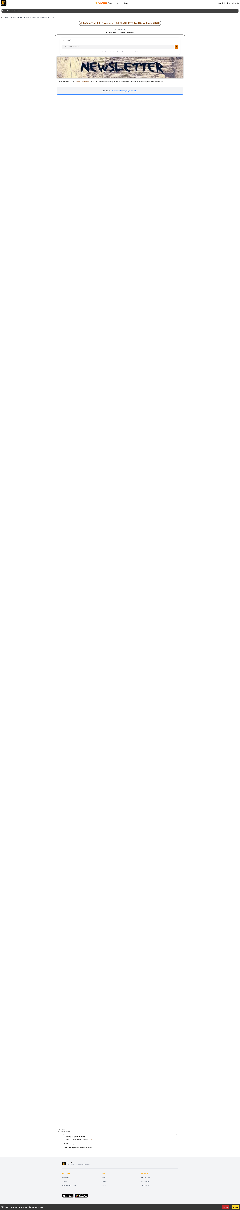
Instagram (147, 1181)
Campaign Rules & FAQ (69, 1185)
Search (220, 3)
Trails (110, 3)
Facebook (147, 1177)
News (126, 3)
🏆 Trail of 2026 (101, 3)
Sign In (91, 1139)
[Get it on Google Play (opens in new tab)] (81, 1196)
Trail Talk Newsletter (82, 82)
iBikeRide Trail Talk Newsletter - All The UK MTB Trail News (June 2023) (120, 23)
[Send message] (176, 47)
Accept (235, 1207)
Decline (225, 1207)
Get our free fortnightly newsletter (124, 91)
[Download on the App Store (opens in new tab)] (68, 1196)
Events (118, 3)
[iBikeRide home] (64, 1163)
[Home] (1, 17)
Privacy (104, 1177)
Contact (64, 1181)
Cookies (104, 1181)
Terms (103, 1185)
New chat (67, 40)
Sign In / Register (233, 3)
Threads (146, 1185)
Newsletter (65, 1177)
